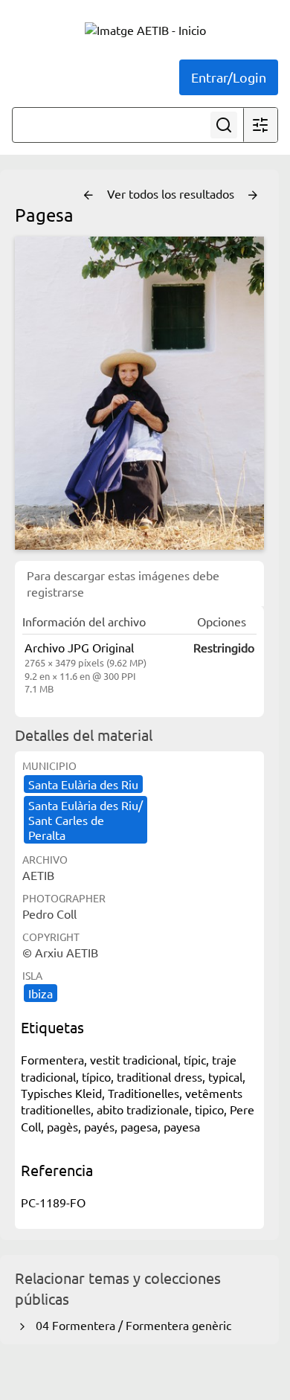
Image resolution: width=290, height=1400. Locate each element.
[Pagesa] (139, 393)
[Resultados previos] (88, 195)
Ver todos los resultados (172, 193)
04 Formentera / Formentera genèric (130, 1324)
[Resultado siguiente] (253, 195)
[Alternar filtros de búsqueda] (260, 125)
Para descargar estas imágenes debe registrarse (123, 583)
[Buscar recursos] (223, 125)
